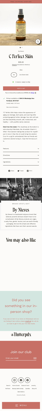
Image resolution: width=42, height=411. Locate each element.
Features (6, 148)
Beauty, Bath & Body (17, 388)
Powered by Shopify (21, 395)
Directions (6, 155)
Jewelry (33, 385)
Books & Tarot (25, 385)
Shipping (14, 64)
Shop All (34, 388)
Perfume (7, 388)
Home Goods (16, 385)
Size (21, 70)
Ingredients (6, 162)
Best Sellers (21, 391)
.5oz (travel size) (23, 74)
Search (8, 385)
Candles (27, 388)
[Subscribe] (34, 358)
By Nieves (21, 51)
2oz (14, 74)
